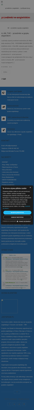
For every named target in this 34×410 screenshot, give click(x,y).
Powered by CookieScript (9, 221)
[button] (24, 221)
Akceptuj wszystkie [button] (17, 212)
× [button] (30, 187)
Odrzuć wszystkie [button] (17, 217)
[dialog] (17, 205)
